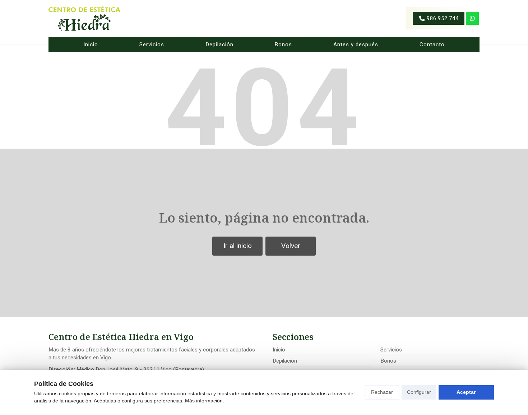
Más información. (204, 401)
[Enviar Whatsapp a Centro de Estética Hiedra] (472, 18)
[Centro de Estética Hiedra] (84, 18)
